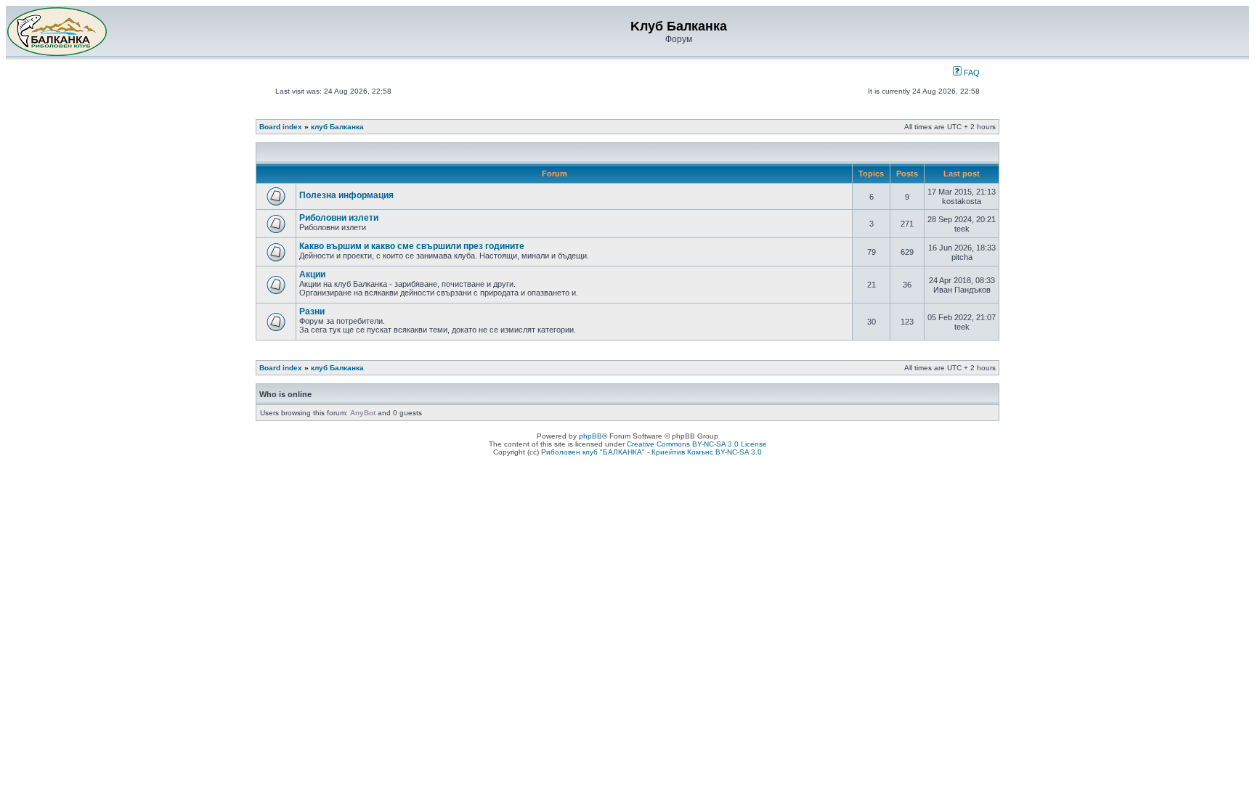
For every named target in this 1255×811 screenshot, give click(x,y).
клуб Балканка (337, 127)
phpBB (590, 436)
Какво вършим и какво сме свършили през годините (411, 246)
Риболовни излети (338, 218)
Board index (280, 127)
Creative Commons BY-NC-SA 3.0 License (697, 444)
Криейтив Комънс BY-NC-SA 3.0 (706, 452)
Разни (312, 311)
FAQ (971, 72)
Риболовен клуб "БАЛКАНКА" (593, 452)
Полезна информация (346, 195)
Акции (312, 274)
